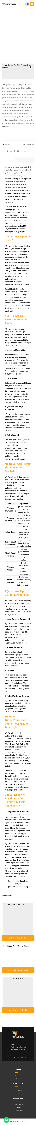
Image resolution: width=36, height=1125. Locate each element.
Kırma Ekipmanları (27, 144)
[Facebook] (22, 1057)
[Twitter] (14, 1057)
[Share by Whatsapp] (21, 151)
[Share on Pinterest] (14, 151)
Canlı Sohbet (19, 1104)
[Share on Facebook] (7, 151)
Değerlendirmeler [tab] (24, 160)
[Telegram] (25, 1057)
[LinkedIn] (18, 1057)
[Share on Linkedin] (18, 151)
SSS (19, 1093)
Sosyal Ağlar (19, 1110)
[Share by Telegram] (25, 151)
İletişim (19, 1107)
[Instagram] (10, 1057)
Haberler (19, 1090)
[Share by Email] (28, 151)
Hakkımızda (19, 1076)
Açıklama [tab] (8, 160)
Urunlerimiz (19, 1079)
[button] (30, 67)
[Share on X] (11, 151)
